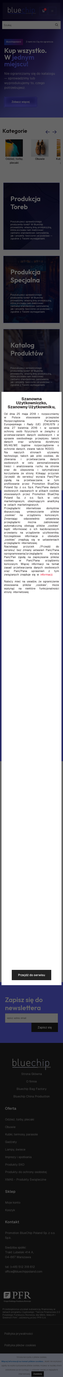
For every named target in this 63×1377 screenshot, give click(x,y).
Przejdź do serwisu (31, 975)
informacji (46, 574)
